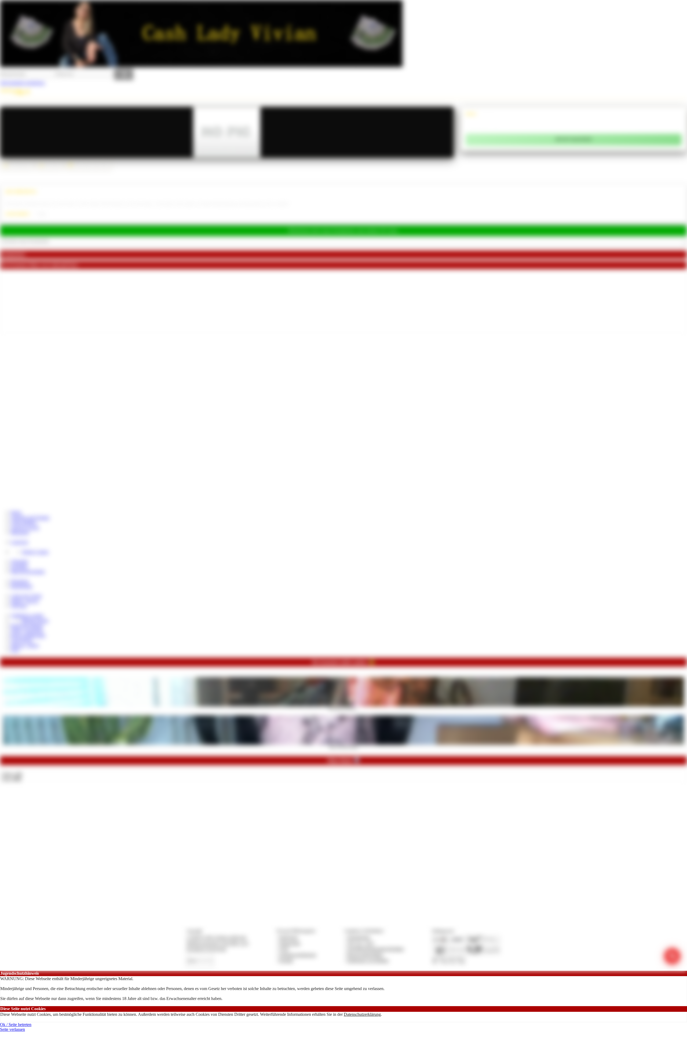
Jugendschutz (358, 937)
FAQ (15, 650)
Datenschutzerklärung (362, 1014)
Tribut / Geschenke (27, 630)
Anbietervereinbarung (297, 955)
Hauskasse (20, 581)
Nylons (42, 214)
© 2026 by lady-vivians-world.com (216, 937)
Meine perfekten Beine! (343, 746)
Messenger (20, 532)
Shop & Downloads (28, 571)
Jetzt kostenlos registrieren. (22, 82)
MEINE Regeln (34, 620)
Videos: (12, 774)
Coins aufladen (23, 522)
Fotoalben (19, 566)
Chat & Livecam (25, 527)
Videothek (19, 561)
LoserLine (19, 542)
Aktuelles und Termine (30, 517)
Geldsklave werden (27, 615)
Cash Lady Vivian (26, 596)
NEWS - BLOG (25, 601)
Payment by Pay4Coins (206, 949)
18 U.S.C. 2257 (360, 943)
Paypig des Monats (27, 625)
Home (16, 512)
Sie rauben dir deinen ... (344, 708)
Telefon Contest (34, 552)
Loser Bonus (21, 640)
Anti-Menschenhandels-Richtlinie (375, 949)
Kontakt (286, 960)
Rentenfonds (21, 586)
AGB (283, 949)
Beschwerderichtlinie (365, 955)
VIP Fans (19, 606)
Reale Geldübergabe (28, 635)
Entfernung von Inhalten (368, 960)
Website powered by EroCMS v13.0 (217, 943)
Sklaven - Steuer (25, 645)
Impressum (288, 937)
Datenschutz (289, 943)
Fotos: (11, 779)
